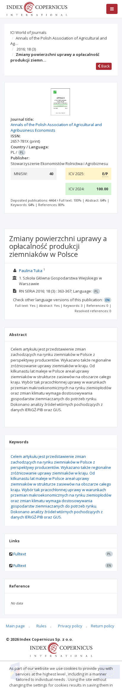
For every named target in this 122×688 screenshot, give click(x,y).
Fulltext (19, 554)
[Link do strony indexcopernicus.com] (61, 649)
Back (105, 66)
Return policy (102, 626)
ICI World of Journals (28, 32)
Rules (41, 626)
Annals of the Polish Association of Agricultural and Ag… (58, 40)
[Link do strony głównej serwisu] (36, 8)
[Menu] (112, 9)
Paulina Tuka (30, 270)
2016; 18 (26, 49)
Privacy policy (70, 626)
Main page (15, 626)
